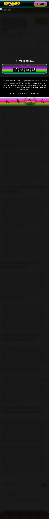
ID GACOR (40, 4)
